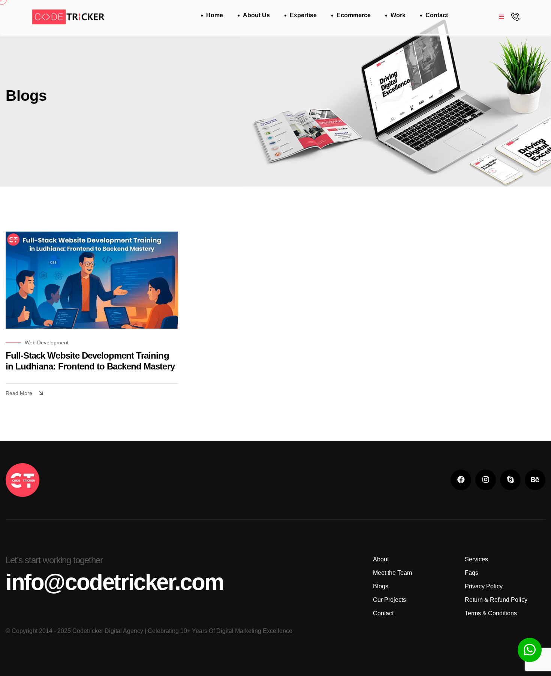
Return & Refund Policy (496, 600)
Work (398, 15)
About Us (256, 15)
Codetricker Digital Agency (107, 631)
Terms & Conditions (491, 613)
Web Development (47, 342)
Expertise (303, 15)
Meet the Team (392, 573)
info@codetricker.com (114, 582)
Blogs (380, 586)
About (381, 559)
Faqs (471, 573)
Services (476, 559)
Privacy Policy (484, 586)
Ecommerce (354, 15)
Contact (436, 15)
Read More (19, 393)
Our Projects (389, 600)
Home (214, 15)
